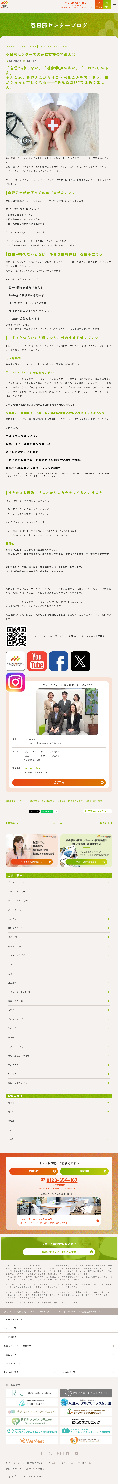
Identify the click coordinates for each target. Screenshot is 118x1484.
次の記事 (105, 823)
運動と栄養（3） (16, 1000)
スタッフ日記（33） (17, 891)
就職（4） (13, 973)
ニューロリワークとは (14, 1319)
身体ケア (10, 46)
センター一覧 (10, 1328)
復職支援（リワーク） (17, 800)
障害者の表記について (38, 1463)
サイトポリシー (14, 1463)
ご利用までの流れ (12, 1363)
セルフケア (65, 46)
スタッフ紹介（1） (17, 1046)
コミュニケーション (48, 46)
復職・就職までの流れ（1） (21, 1055)
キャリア (33, 46)
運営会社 (63, 1463)
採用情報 (82, 1463)
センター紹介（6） (17, 955)
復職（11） (13, 937)
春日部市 (98, 800)
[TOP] (5, 1312)
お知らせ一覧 (69, 1372)
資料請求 (84, 1171)
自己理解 (21, 46)
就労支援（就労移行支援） (44, 800)
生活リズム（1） (16, 1064)
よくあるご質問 (11, 1372)
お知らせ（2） (15, 1010)
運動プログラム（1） (18, 1083)
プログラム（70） (16, 882)
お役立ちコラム (11, 1354)
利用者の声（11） (16, 927)
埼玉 (89, 800)
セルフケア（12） (16, 918)
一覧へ (61, 823)
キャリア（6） (15, 946)
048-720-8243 (33, 768)
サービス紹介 (10, 1337)
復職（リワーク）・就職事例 (18, 1345)
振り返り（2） (15, 1037)
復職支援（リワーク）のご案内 (59, 1252)
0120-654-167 (77, 2)
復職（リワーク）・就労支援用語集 (24, 1468)
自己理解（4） (15, 982)
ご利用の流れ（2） (17, 1019)
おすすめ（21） (15, 909)
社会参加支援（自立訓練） (72, 800)
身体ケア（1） (15, 1073)
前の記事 (13, 823)
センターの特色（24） (18, 900)
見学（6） (13, 964)
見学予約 (59, 782)
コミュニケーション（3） (20, 991)
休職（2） (12, 1028)
